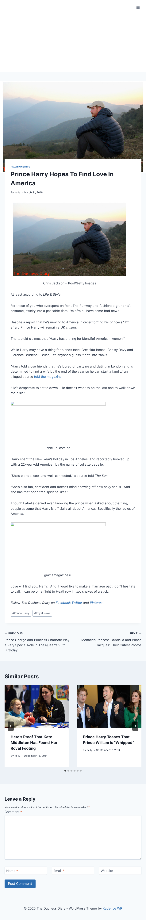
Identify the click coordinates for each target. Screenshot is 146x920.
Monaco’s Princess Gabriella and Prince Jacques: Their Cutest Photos (111, 639)
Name (12, 871)
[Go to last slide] (11, 726)
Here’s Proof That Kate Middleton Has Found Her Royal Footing (34, 743)
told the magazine (48, 377)
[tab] (65, 771)
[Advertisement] (73, 43)
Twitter (76, 603)
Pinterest (97, 603)
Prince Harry (20, 613)
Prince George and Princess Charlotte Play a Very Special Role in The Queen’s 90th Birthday (37, 642)
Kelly (17, 192)
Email (58, 871)
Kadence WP (112, 908)
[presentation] (37, 706)
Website (107, 871)
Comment (13, 812)
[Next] (135, 726)
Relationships (20, 166)
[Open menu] (137, 7)
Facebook (63, 603)
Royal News (42, 613)
